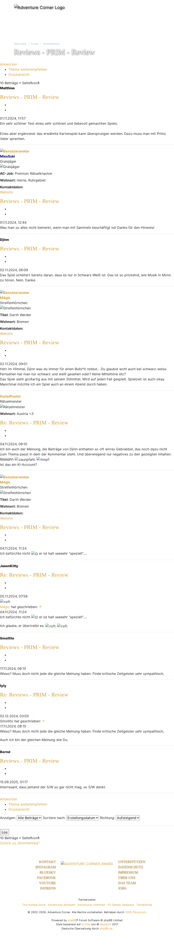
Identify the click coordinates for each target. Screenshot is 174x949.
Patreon (48, 888)
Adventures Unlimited (91, 904)
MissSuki (7, 156)
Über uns (126, 877)
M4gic (5, 298)
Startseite (20, 43)
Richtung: (108, 818)
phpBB (72, 920)
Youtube (47, 883)
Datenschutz (130, 867)
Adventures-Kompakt (61, 904)
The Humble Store (33, 904)
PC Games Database (121, 904)
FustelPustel (10, 396)
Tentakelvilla (144, 904)
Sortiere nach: (54, 818)
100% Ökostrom (135, 912)
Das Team (127, 883)
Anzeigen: (8, 818)
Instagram (45, 867)
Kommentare (51, 43)
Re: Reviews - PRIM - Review (34, 423)
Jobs (122, 888)
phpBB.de (106, 928)
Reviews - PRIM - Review (29, 97)
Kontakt (47, 862)
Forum (35, 43)
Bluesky (48, 872)
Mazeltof (105, 924)
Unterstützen (131, 862)
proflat (85, 924)
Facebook (46, 877)
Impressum (128, 872)
